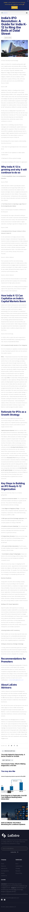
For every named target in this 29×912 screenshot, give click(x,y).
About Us (3, 866)
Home (2, 863)
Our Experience (5, 870)
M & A (17, 863)
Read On (14, 7)
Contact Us (4, 875)
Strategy (18, 868)
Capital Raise (19, 866)
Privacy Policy (19, 873)
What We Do (4, 868)
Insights (9, 791)
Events (3, 873)
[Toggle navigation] (23, 12)
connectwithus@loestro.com (16, 680)
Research (18, 870)
